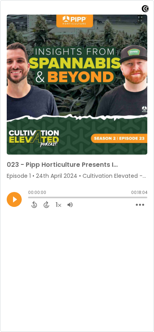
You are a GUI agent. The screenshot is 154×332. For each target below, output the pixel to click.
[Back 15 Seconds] (34, 204)
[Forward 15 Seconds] (46, 204)
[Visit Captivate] (145, 10)
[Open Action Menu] (140, 205)
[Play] (14, 199)
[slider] (30, 198)
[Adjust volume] (70, 204)
